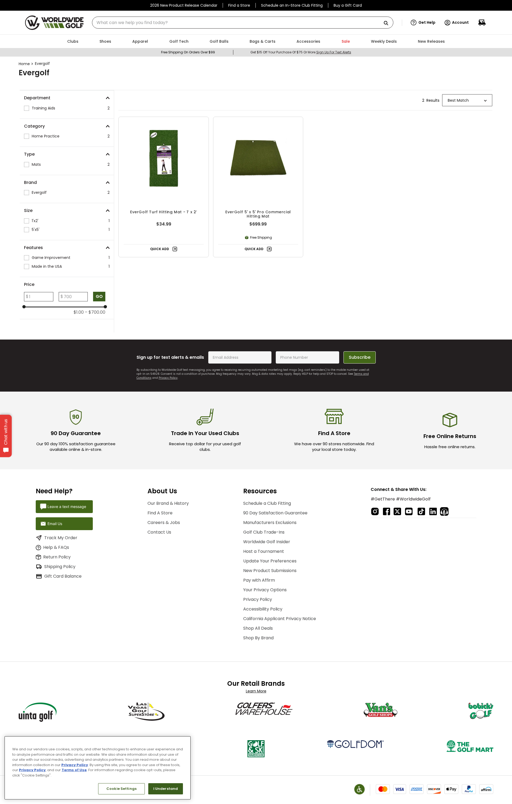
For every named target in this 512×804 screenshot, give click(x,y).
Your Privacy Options (265, 590)
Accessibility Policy (262, 609)
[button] (423, 22)
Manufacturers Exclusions (270, 522)
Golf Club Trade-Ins (264, 532)
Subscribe (359, 357)
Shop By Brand (258, 638)
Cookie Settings (121, 788)
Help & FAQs (56, 547)
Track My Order (60, 538)
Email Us (54, 523)
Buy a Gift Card (348, 5)
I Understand (165, 788)
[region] (97, 768)
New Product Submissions (270, 570)
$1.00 (79, 312)
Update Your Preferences (270, 561)
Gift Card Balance (63, 576)
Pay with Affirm (259, 580)
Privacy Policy (168, 378)
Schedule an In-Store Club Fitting (292, 5)
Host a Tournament (263, 551)
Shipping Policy (59, 566)
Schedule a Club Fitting (267, 503)
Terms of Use (74, 770)
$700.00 (95, 312)
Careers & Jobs (163, 522)
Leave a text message (66, 506)
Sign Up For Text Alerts (333, 52)
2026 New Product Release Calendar (183, 5)
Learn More (256, 691)
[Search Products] (388, 23)
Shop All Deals (258, 628)
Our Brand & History (168, 503)
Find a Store (239, 5)
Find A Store (160, 513)
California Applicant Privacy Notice (279, 619)
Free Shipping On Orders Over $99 (188, 52)
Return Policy (57, 557)
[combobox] (242, 23)
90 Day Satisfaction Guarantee (275, 513)
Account (460, 22)
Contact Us (159, 532)
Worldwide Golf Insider (266, 542)
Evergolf (42, 63)
